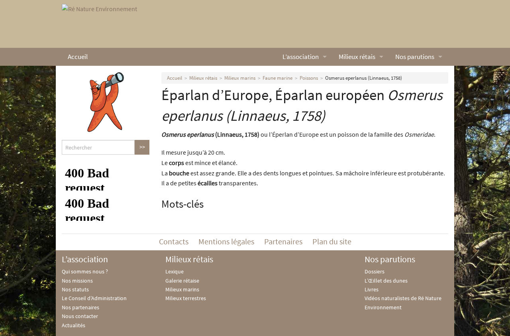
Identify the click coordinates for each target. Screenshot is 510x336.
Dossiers (374, 271)
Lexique (174, 271)
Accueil (78, 56)
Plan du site (331, 241)
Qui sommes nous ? (85, 271)
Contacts (173, 241)
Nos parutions (414, 56)
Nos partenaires (80, 307)
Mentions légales (226, 241)
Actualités (73, 325)
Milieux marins (239, 78)
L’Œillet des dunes (386, 280)
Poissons (309, 78)
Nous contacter (80, 316)
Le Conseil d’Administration (94, 298)
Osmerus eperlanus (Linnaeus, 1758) (363, 78)
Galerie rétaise (182, 280)
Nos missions (77, 280)
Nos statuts (75, 289)
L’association (300, 56)
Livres (372, 289)
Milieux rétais (357, 56)
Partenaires (283, 241)
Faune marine (277, 78)
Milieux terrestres (185, 298)
